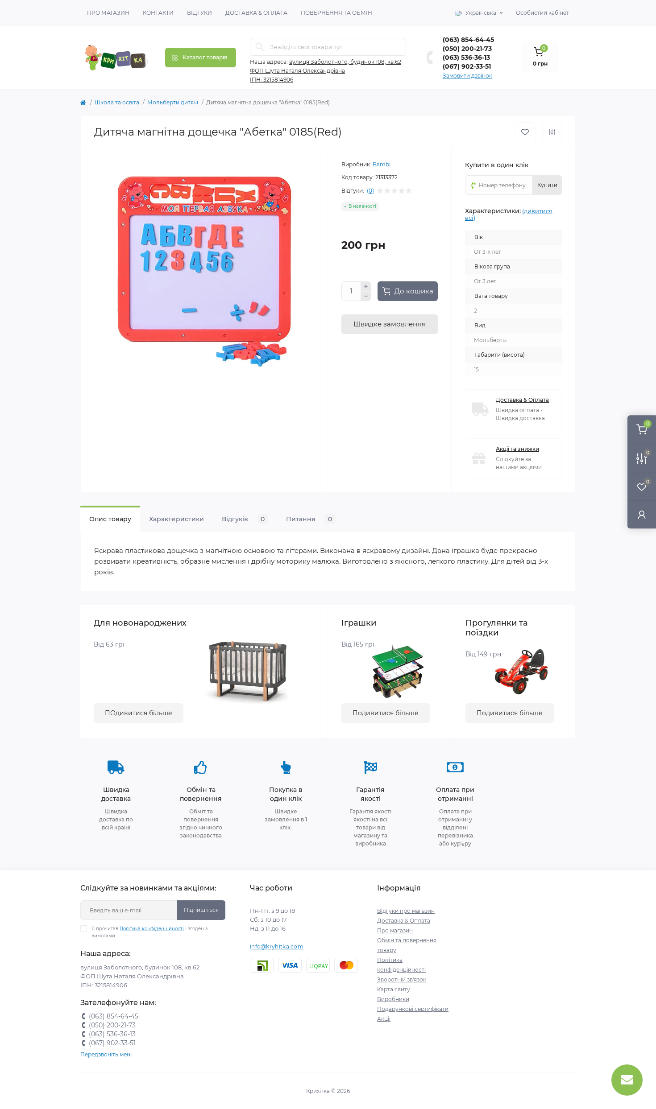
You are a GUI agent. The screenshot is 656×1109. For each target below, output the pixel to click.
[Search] (260, 47)
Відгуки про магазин (406, 910)
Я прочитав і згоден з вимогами (149, 932)
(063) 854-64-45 (468, 40)
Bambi (381, 164)
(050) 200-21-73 (467, 49)
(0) (370, 191)
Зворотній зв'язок (401, 979)
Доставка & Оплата (256, 12)
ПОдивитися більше (138, 713)
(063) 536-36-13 (466, 58)
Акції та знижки (517, 448)
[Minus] (366, 296)
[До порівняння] (552, 132)
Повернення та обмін (336, 12)
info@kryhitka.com (276, 946)
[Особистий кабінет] (641, 514)
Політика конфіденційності (152, 929)
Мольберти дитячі (172, 102)
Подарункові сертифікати (412, 1009)
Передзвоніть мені (106, 1054)
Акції (383, 1018)
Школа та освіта (117, 102)
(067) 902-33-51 (467, 66)
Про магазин (108, 12)
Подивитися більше (386, 713)
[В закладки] (525, 132)
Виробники (393, 999)
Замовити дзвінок (467, 75)
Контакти (158, 12)
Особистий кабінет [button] (542, 12)
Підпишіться (201, 910)
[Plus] (366, 286)
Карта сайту (393, 989)
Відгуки (199, 12)
